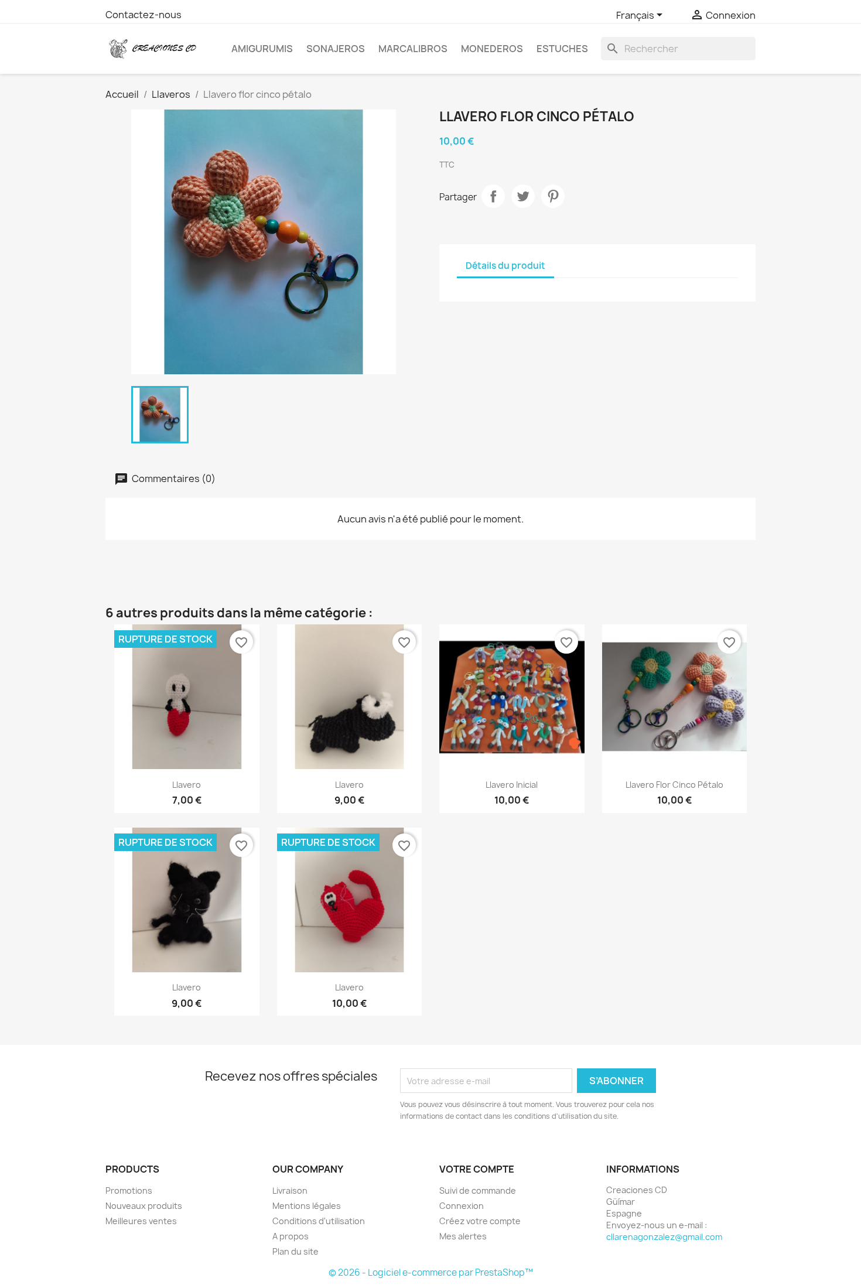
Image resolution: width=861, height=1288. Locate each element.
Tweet (523, 196)
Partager (493, 196)
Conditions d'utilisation (318, 1220)
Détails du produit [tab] (505, 265)
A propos (290, 1236)
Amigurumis (262, 48)
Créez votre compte (480, 1220)
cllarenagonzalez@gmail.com (664, 1236)
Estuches (562, 48)
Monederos (492, 48)
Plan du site (295, 1251)
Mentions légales (306, 1205)
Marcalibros (412, 48)
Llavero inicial (512, 784)
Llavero (186, 784)
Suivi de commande (477, 1190)
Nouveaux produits (143, 1205)
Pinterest (553, 196)
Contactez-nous (143, 14)
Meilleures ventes (141, 1220)
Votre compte (476, 1169)
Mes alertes (463, 1236)
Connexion (461, 1205)
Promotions (128, 1190)
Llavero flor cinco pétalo (674, 784)
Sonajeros (335, 48)
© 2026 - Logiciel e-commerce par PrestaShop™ (431, 1272)
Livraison (290, 1190)
